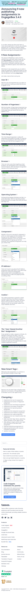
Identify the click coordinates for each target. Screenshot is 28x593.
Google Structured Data (7, 532)
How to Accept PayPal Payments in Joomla (14, 458)
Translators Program (6, 559)
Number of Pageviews (10, 104)
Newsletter (4, 556)
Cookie (4, 295)
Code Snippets (5, 525)
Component (6, 231)
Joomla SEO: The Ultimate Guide (11, 453)
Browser (4, 161)
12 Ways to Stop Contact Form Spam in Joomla (13, 461)
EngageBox (4, 530)
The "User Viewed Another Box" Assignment (12, 330)
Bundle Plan (4, 542)
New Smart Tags (9, 369)
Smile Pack (4, 534)
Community (20, 552)
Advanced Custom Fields (8, 537)
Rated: (4, 576)
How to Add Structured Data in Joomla (13, 456)
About (18, 549)
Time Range (6, 134)
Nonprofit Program (6, 561)
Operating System (8, 194)
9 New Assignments (10, 55)
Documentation (5, 549)
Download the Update (8, 434)
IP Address (5, 266)
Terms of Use (20, 556)
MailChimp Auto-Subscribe (8, 539)
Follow (16, 21)
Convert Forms (5, 527)
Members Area (5, 563)
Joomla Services (5, 554)
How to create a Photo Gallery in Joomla (13, 451)
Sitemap (3, 566)
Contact (19, 559)
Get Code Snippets (10, 497)
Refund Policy (20, 554)
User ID (4, 80)
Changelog (6, 397)
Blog (12, 22)
